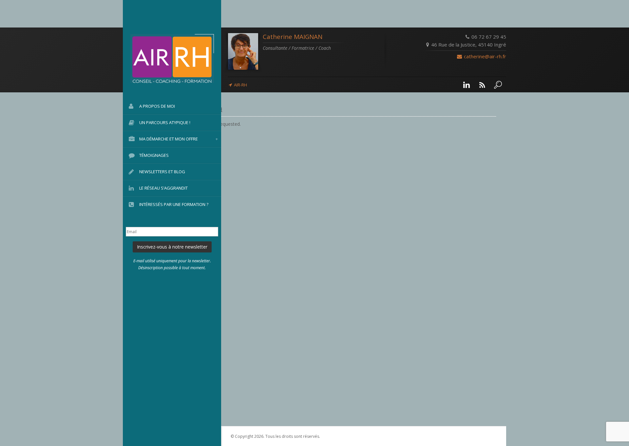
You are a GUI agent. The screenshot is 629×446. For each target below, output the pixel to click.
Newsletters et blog (162, 172)
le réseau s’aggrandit (163, 188)
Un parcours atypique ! (164, 122)
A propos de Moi (157, 106)
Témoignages (154, 155)
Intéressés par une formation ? (173, 204)
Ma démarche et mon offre (178, 139)
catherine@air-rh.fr (484, 56)
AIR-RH (240, 85)
